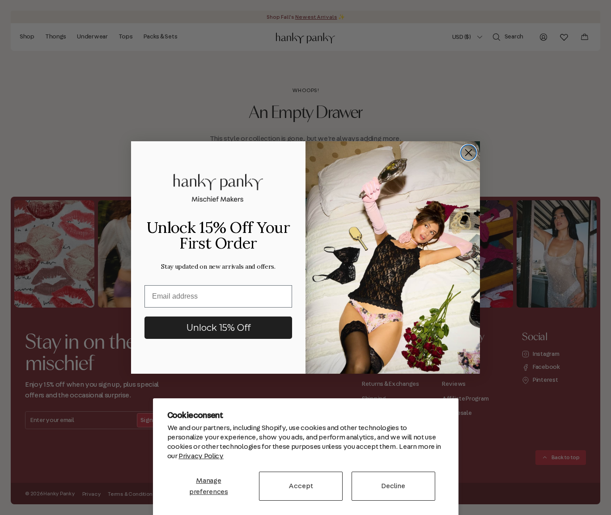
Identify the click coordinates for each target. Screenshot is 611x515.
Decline (393, 486)
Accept (301, 486)
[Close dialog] (468, 152)
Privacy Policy (201, 456)
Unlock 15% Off (218, 327)
